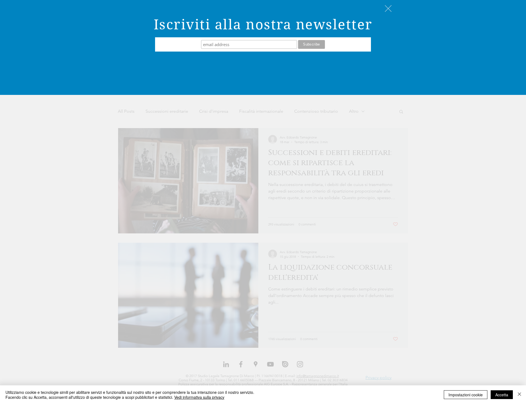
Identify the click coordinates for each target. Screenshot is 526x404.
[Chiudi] (519, 395)
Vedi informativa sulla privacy (199, 397)
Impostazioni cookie (465, 394)
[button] (388, 8)
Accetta (501, 394)
